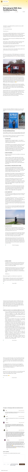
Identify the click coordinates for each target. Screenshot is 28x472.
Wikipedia (13, 180)
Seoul (17, 34)
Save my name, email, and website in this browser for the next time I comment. (14, 465)
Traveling (17, 11)
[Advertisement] (14, 19)
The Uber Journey (5, 1)
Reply (6, 414)
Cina (15, 169)
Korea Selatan (6, 5)
